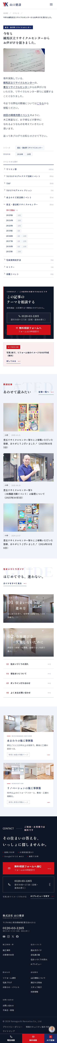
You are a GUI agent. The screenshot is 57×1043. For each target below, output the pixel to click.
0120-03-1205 (13, 928)
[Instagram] (8, 936)
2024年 (9, 220)
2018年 (9, 236)
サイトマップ (9, 1031)
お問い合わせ (8, 1005)
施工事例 (6, 950)
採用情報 (34, 991)
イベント (16, 13)
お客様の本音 (8, 954)
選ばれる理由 (36, 982)
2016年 (20, 154)
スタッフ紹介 (36, 987)
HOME (5, 13)
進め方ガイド (36, 950)
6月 (19, 231)
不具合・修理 (8, 1010)
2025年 (9, 215)
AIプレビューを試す (42, 896)
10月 (29, 154)
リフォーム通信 (9, 978)
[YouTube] (4, 936)
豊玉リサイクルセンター (16, 87)
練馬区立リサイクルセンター (18, 82)
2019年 (9, 230)
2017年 (9, 241)
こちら (40, 103)
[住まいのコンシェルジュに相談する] (51, 1029)
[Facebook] (17, 936)
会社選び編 (35, 954)
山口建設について (38, 978)
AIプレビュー (36, 964)
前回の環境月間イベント (16, 115)
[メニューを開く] (51, 4)
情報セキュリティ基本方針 (38, 1026)
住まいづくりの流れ (39, 959)
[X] (13, 936)
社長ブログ (7, 982)
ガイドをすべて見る (14, 583)
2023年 (9, 225)
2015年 (9, 251)
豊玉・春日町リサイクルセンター (30, 147)
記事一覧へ (46, 392)
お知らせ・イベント (11, 987)
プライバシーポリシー (13, 1026)
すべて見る (12, 210)
